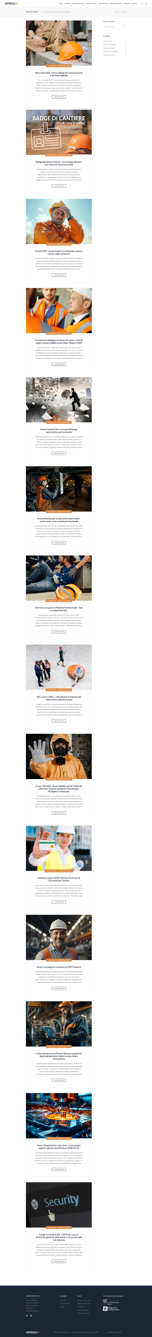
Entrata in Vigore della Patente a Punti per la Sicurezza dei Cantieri (59, 879)
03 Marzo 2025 (52, 511)
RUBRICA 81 (127, 3)
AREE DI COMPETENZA (77, 3)
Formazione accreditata (110, 51)
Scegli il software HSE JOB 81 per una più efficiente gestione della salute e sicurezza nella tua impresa (59, 1237)
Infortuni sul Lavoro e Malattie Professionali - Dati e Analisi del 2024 (59, 609)
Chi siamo (63, 1300)
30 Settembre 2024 (51, 871)
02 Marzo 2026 (52, 65)
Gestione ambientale (109, 45)
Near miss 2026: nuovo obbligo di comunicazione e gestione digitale (59, 74)
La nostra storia (65, 1303)
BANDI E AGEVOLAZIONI (116, 3)
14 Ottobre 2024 (51, 779)
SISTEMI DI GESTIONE (91, 3)
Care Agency (118, 1332)
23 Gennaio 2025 (51, 600)
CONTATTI (134, 3)
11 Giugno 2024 (52, 1046)
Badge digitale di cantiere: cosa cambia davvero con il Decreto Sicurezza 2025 (59, 163)
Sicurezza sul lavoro (63, 65)
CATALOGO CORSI (103, 3)
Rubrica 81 (123, 12)
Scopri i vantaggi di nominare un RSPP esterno (59, 967)
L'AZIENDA (67, 3)
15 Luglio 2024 (52, 960)
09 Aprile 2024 (52, 1227)
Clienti (62, 1307)
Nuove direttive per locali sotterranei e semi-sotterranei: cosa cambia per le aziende (58, 520)
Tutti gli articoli (107, 41)
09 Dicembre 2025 (51, 155)
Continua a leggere (59, 96)
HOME (60, 3)
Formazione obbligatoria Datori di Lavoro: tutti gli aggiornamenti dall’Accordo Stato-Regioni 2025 (59, 341)
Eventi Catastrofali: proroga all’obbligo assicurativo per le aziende (59, 430)
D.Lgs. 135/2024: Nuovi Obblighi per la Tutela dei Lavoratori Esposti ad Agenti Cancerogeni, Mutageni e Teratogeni (59, 789)
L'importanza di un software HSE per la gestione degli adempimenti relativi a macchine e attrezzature (59, 1056)
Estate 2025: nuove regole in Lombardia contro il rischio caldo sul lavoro (58, 252)
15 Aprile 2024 (52, 1138)
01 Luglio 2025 (52, 244)
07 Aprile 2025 (52, 422)
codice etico (76, 1332)
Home (117, 12)
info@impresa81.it (33, 1311)
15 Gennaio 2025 (52, 690)
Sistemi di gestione (83, 1313)
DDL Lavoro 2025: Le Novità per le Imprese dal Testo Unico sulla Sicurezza (59, 698)
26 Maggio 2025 (52, 333)
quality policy (85, 1332)
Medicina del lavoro (109, 48)
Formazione (81, 1307)
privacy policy (94, 1332)
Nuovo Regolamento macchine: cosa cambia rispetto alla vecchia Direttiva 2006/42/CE (59, 1146)
